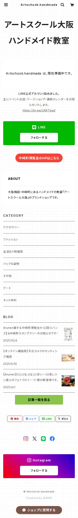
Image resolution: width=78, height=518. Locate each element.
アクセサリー (11, 227)
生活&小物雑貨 (13, 251)
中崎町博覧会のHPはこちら (39, 158)
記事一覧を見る (39, 400)
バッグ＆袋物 (11, 263)
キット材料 (10, 300)
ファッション (10, 239)
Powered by (34, 497)
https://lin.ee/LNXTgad (39, 110)
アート (7, 288)
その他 (7, 276)
